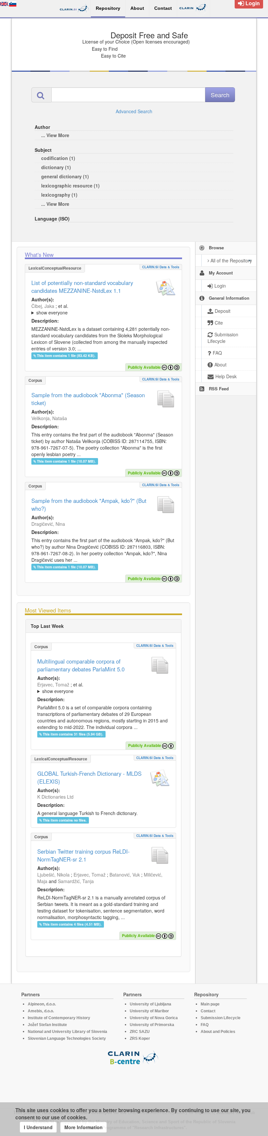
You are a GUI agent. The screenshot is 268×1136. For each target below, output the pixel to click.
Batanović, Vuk (124, 874)
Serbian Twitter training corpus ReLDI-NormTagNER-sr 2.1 (83, 855)
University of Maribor (149, 1011)
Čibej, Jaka (42, 306)
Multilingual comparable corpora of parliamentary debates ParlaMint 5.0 (81, 665)
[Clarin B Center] (134, 1057)
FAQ (205, 1024)
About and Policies (218, 1031)
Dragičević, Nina (48, 524)
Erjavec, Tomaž (53, 684)
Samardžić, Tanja (76, 881)
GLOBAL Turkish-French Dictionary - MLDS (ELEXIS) (89, 777)
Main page (210, 1004)
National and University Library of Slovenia (67, 1031)
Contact (208, 1011)
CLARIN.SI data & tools (160, 267)
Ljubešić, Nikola (53, 874)
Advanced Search (134, 111)
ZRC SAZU (140, 1031)
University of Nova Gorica (154, 1018)
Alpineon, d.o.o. (42, 1004)
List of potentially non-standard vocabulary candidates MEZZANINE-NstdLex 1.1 (82, 286)
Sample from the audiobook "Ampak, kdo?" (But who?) (88, 504)
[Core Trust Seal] (134, 1083)
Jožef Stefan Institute (47, 1024)
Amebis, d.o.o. (41, 1011)
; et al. (49, 309)
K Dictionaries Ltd (55, 796)
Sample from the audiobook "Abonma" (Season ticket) (88, 399)
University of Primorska (152, 1024)
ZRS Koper (140, 1038)
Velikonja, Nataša (49, 418)
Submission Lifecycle (221, 1018)
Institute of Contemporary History (59, 1018)
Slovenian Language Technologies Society (67, 1038)
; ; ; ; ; (103, 309)
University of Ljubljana (150, 1004)
